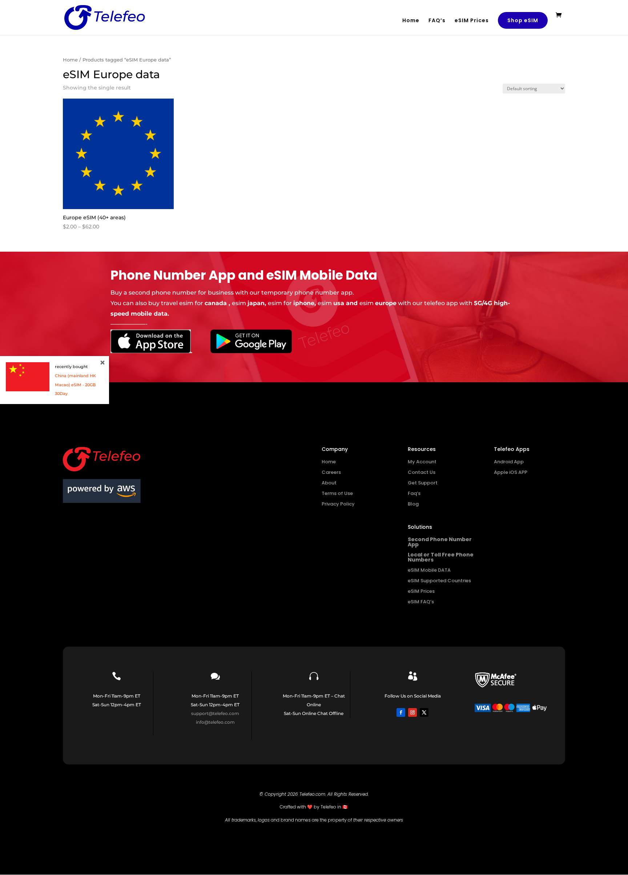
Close (102, 362)
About (329, 482)
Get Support (423, 482)
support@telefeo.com (215, 713)
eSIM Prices (472, 21)
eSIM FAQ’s (421, 601)
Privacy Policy (338, 503)
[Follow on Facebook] (400, 712)
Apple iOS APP (510, 472)
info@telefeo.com (215, 722)
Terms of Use (337, 493)
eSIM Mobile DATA (429, 570)
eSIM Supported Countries (439, 580)
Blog (413, 503)
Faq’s (414, 493)
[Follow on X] (424, 712)
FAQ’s (437, 21)
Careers (331, 472)
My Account (422, 461)
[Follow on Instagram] (412, 712)
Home (410, 21)
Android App (509, 461)
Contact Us (421, 472)
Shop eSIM (522, 20)
